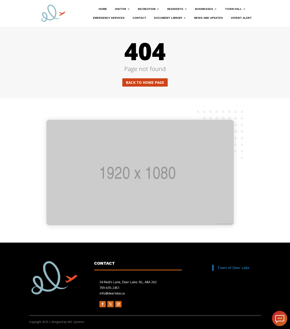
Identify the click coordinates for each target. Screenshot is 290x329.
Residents (175, 8)
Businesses (204, 8)
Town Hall (233, 8)
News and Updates (208, 17)
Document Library (168, 17)
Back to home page (145, 82)
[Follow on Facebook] (102, 304)
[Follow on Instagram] (118, 304)
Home (103, 8)
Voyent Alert (241, 17)
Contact (139, 17)
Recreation (146, 8)
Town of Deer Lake (233, 267)
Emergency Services (109, 17)
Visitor (120, 8)
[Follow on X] (110, 304)
